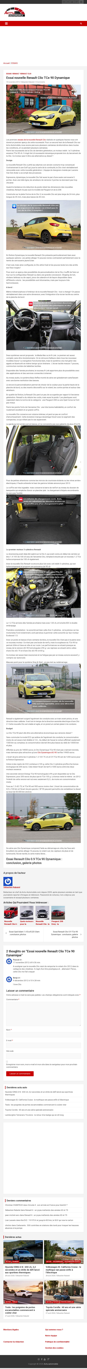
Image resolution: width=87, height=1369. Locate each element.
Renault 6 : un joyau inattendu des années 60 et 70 (46, 1210)
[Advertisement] (43, 45)
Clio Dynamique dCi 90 (47, 752)
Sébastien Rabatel (27, 82)
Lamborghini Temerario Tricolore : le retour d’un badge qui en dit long (34, 1115)
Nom (9, 1030)
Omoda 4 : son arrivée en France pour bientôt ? (47, 1205)
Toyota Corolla (67, 1302)
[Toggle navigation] (6, 23)
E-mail (9, 1040)
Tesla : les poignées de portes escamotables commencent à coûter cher (35, 1105)
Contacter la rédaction (13, 1342)
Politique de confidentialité (57, 1342)
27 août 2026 (9, 1316)
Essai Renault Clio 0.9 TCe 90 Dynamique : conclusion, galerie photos (64, 934)
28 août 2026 (9, 1276)
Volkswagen (58, 1261)
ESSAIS (14, 63)
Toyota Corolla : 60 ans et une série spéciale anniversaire (29, 1110)
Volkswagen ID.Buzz (72, 1261)
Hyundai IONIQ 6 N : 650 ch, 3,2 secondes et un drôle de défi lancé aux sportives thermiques (22, 1270)
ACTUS (8, 1261)
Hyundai (15, 1261)
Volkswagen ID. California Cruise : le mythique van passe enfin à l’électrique (37, 1100)
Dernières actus (13, 1237)
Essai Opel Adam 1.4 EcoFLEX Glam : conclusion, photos (24, 933)
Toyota (56, 1302)
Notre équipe (51, 1335)
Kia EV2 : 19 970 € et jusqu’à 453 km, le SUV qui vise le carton (47, 1220)
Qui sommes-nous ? (54, 1329)
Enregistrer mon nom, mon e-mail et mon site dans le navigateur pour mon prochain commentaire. (41, 1065)
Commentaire (12, 999)
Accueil (6, 63)
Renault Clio (25, 74)
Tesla (14, 1302)
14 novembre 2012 (13, 82)
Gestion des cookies (54, 1348)
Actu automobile (51, 1364)
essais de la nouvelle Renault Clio (32, 140)
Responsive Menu (81, 2)
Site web (9, 1051)
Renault (15, 74)
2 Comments (40, 82)
